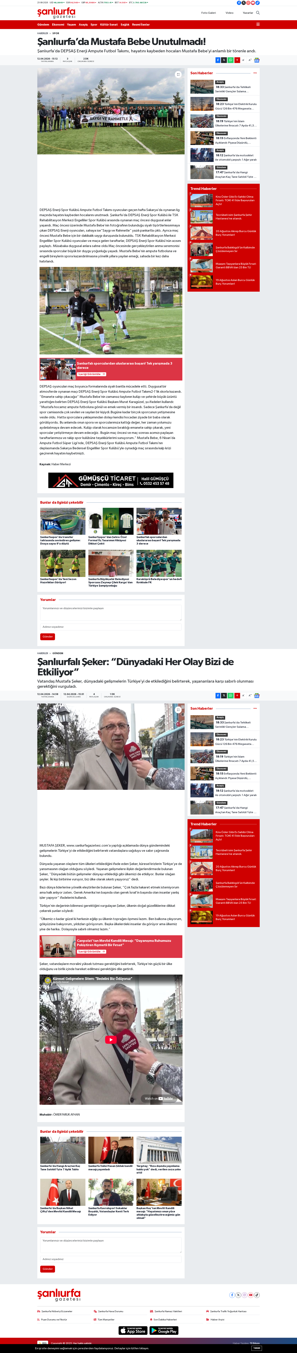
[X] (238, 1295)
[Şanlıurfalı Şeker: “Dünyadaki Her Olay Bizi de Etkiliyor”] (111, 747)
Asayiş (83, 24)
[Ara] (258, 13)
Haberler (42, 33)
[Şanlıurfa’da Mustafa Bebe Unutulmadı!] (111, 111)
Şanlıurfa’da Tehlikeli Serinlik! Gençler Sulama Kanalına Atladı (233, 90)
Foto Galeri (208, 12)
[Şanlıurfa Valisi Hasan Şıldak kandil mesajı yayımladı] (111, 1150)
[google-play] (164, 1330)
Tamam (256, 1348)
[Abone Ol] (257, 60)
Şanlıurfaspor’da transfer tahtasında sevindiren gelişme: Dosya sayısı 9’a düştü (60, 540)
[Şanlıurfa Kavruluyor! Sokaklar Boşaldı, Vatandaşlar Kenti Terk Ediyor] (111, 1192)
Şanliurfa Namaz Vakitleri (168, 1311)
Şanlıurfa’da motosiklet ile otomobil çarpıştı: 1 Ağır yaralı (236, 157)
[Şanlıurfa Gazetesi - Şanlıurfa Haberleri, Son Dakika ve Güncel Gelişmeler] (56, 13)
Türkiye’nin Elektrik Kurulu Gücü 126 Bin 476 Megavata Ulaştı (236, 107)
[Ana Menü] (258, 24)
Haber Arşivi (217, 1319)
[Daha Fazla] (237, 60)
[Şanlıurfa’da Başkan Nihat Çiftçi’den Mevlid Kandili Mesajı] (62, 1192)
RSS (44, 1343)
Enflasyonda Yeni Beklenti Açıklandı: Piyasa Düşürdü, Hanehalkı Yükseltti (235, 141)
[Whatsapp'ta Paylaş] (231, 60)
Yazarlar (248, 12)
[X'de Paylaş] (224, 60)
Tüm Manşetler (106, 1319)
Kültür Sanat (109, 24)
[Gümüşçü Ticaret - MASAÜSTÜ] (110, 481)
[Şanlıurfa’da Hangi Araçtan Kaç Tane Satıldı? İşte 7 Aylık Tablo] (62, 1150)
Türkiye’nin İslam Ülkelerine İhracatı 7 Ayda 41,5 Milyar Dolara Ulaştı (234, 124)
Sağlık (125, 24)
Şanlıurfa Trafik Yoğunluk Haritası (228, 1311)
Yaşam (71, 24)
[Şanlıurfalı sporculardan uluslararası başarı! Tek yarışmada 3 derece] (159, 521)
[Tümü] (255, 73)
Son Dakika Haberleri (165, 1319)
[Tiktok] (257, 1295)
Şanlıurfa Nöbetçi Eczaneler (57, 1311)
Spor (94, 24)
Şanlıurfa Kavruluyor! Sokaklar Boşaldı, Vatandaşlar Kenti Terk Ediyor (108, 1211)
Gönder (48, 636)
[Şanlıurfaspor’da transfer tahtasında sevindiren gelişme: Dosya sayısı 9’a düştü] (62, 521)
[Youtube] (251, 1295)
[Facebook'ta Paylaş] (218, 60)
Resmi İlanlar (141, 24)
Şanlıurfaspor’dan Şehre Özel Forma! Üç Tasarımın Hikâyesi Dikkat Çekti (107, 540)
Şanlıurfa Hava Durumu (110, 1311)
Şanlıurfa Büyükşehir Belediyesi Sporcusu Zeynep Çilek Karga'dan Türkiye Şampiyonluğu (110, 582)
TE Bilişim (255, 1343)
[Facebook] (232, 1295)
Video (229, 12)
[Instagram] (244, 1295)
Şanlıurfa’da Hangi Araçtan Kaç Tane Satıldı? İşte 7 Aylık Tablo (235, 175)
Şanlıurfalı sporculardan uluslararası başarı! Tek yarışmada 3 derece (158, 540)
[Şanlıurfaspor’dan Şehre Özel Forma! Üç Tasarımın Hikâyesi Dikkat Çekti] (111, 521)
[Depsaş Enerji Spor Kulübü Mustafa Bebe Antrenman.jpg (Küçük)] (111, 310)
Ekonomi (58, 24)
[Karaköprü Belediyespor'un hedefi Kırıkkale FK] (159, 563)
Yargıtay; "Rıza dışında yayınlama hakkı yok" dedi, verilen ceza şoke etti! (158, 1169)
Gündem (43, 24)
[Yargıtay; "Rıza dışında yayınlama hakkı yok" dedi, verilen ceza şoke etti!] (159, 1150)
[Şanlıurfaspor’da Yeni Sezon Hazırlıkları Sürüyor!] (62, 563)
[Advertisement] (110, 180)
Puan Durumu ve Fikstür (54, 1319)
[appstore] (133, 1330)
